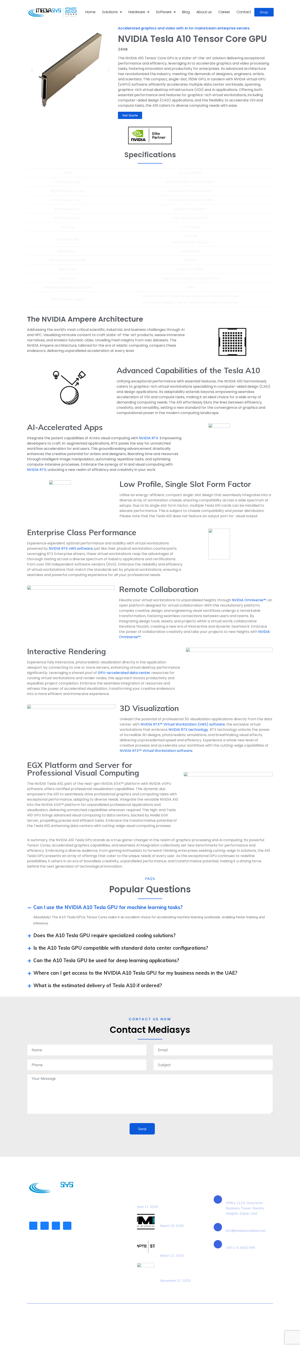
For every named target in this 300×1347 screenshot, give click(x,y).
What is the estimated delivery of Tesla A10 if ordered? (97, 985)
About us (204, 11)
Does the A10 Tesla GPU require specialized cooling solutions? (104, 935)
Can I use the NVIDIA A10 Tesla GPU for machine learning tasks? (108, 907)
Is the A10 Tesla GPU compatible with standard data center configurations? (120, 948)
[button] (112, 12)
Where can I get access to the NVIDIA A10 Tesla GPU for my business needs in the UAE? (135, 973)
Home (90, 11)
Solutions (110, 11)
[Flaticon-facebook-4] (44, 1226)
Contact (244, 11)
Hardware (136, 11)
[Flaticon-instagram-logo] (56, 1226)
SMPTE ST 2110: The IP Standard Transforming (178, 1245)
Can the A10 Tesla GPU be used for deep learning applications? (106, 960)
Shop (264, 12)
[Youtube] (67, 1226)
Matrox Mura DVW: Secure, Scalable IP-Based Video (177, 1270)
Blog (186, 11)
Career (224, 11)
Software (164, 11)
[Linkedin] (33, 1226)
